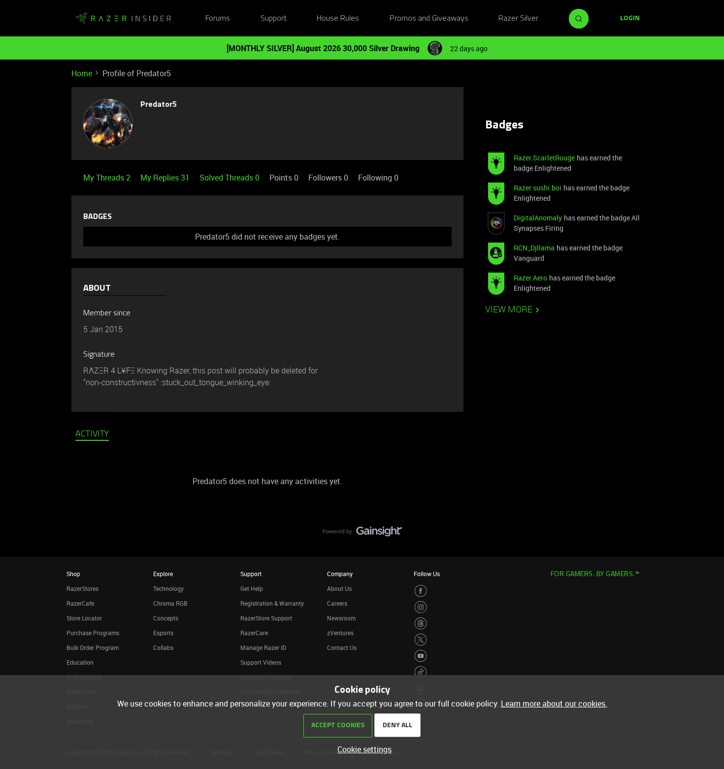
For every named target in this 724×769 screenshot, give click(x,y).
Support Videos (260, 662)
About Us (339, 588)
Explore (163, 574)
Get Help (251, 588)
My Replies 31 (166, 177)
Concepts (165, 618)
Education (80, 662)
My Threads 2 (107, 177)
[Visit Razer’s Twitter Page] (421, 639)
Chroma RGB (170, 603)
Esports (163, 633)
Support (274, 19)
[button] (630, 19)
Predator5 (158, 105)
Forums (217, 19)
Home (81, 73)
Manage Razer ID (263, 647)
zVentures (340, 633)
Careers (337, 603)
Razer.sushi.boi (537, 187)
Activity (92, 434)
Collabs (163, 647)
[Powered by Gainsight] (362, 533)
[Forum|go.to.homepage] (123, 19)
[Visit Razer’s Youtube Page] (421, 656)
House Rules (338, 19)
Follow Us (427, 574)
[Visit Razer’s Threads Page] (421, 623)
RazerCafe (80, 603)
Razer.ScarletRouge (544, 157)
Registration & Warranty (272, 603)
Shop (73, 574)
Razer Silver (518, 19)
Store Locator (84, 618)
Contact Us (342, 647)
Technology (168, 588)
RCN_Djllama (534, 247)
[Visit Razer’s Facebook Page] (421, 591)
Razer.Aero (530, 277)
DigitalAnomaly (538, 217)
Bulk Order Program (92, 647)
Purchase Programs (92, 633)
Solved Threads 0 (230, 177)
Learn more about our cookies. (554, 703)
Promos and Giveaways (429, 19)
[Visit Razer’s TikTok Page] (421, 672)
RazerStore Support (266, 618)
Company (340, 574)
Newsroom (341, 618)
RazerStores (82, 588)
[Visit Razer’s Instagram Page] (421, 607)
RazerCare (254, 633)
